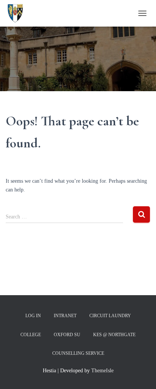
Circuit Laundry (110, 315)
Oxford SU (67, 334)
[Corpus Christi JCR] (18, 13)
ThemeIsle (102, 370)
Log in (33, 315)
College (30, 334)
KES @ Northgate (114, 334)
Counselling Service (78, 353)
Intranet (65, 315)
